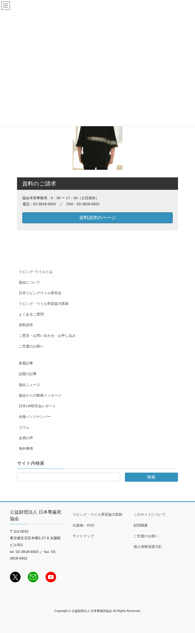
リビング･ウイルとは (36, 272)
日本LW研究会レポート (37, 406)
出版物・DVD (83, 525)
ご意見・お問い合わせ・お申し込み (47, 335)
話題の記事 (28, 374)
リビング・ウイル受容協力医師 (44, 304)
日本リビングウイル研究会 (40, 293)
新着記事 (26, 363)
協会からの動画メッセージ (40, 395)
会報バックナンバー (35, 417)
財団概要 (141, 525)
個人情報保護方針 (148, 547)
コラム (24, 427)
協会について (29, 282)
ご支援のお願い (31, 346)
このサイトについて (150, 514)
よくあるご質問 (31, 314)
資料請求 (26, 325)
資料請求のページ (97, 217)
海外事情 (26, 448)
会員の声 (26, 438)
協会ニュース (29, 385)
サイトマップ (83, 536)
